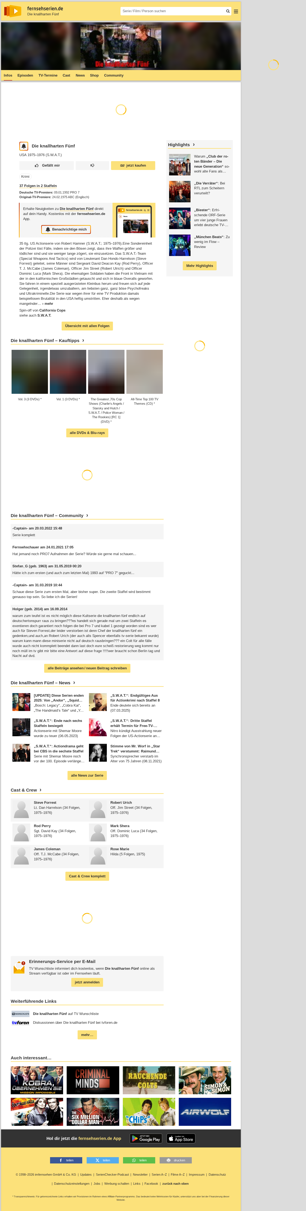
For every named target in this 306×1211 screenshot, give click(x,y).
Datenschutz (217, 1174)
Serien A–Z (159, 1174)
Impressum (197, 1174)
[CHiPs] (149, 1112)
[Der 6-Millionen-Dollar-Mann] (93, 1112)
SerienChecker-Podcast (112, 1174)
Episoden (25, 75)
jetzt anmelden (87, 982)
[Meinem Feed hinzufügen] (24, 146)
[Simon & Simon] (205, 1080)
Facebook (151, 1183)
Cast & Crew (24, 790)
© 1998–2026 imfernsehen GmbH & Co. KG (46, 1174)
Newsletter (140, 1174)
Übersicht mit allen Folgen (87, 326)
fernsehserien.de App (99, 1138)
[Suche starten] (228, 11)
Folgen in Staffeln (38, 186)
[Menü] (236, 11)
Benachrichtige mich (69, 229)
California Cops (52, 310)
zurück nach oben (175, 1183)
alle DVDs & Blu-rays (87, 433)
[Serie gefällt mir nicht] (92, 165)
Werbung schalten (116, 1183)
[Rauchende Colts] (149, 1080)
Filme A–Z (178, 1174)
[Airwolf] (205, 1112)
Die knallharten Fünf (43, 14)
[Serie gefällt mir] (46, 165)
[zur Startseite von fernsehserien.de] (12, 11)
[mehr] (45, 304)
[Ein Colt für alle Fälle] (37, 1112)
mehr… (87, 1035)
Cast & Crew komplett (87, 876)
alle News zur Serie (87, 775)
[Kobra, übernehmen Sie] (37, 1080)
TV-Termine (47, 75)
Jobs (97, 1183)
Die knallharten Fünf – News (40, 682)
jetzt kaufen (136, 165)
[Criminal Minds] (93, 1080)
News (80, 75)
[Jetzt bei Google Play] (146, 1138)
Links (136, 1183)
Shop (94, 75)
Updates (86, 1174)
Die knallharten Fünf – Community (47, 515)
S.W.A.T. (44, 315)
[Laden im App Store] (181, 1138)
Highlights (179, 144)
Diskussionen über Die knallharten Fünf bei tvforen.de (75, 1023)
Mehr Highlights (199, 266)
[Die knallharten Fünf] (134, 220)
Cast (66, 75)
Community (113, 75)
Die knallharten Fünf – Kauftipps (45, 340)
